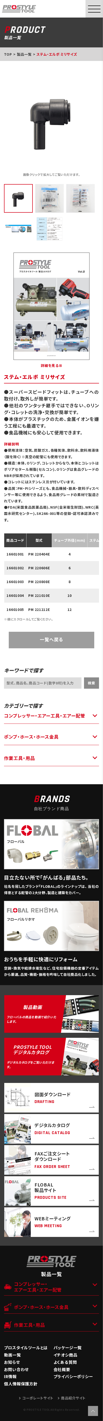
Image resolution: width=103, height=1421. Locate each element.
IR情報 (10, 1376)
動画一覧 (12, 1355)
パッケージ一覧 (68, 1348)
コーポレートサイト (38, 1397)
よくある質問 (65, 1362)
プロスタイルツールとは (26, 1348)
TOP (8, 54)
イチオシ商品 (66, 1355)
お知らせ (12, 1362)
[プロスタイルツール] (19, 8)
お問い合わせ (16, 1369)
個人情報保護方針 (21, 1384)
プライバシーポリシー (73, 1376)
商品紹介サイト (73, 1397)
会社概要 (62, 1369)
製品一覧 (24, 54)
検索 (91, 682)
